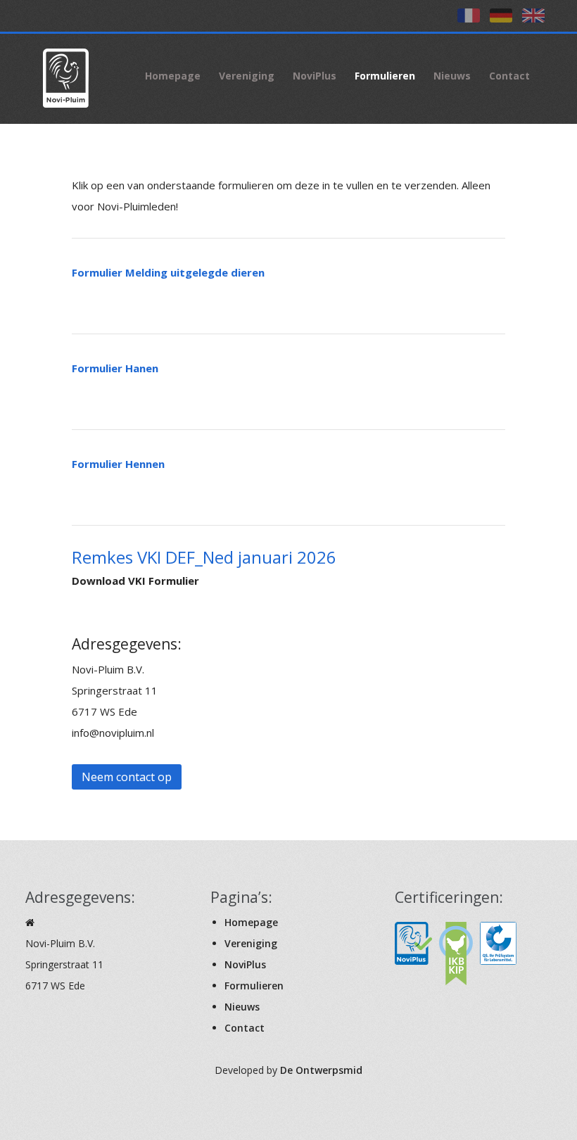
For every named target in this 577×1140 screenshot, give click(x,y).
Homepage (173, 75)
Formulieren (385, 75)
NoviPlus (314, 75)
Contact (509, 75)
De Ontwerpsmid (321, 1070)
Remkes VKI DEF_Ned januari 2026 (204, 557)
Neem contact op (127, 777)
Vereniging (246, 75)
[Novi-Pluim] (76, 76)
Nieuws (452, 75)
